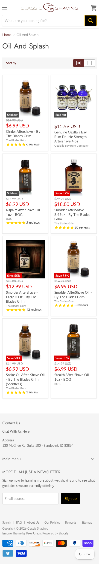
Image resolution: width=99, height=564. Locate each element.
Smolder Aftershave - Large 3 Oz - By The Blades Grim (22, 296)
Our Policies (52, 522)
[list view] (89, 63)
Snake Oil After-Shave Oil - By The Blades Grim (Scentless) (25, 379)
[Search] (90, 20)
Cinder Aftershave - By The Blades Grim (23, 133)
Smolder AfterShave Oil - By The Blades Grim (73, 294)
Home (7, 35)
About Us (33, 522)
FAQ (19, 522)
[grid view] (78, 63)
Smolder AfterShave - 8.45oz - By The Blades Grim (72, 214)
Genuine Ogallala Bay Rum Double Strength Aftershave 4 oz (70, 136)
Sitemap (87, 522)
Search (6, 522)
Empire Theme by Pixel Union (21, 533)
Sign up (71, 498)
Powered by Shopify (55, 533)
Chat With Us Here (15, 431)
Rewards (70, 522)
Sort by (11, 63)
